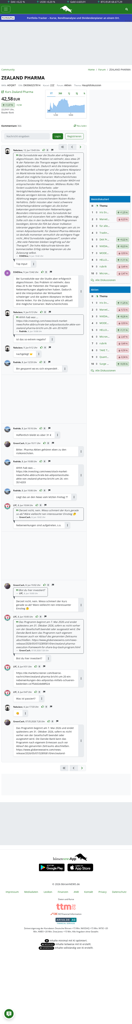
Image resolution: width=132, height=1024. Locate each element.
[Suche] (127, 9)
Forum (102, 69)
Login (58, 136)
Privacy (102, 891)
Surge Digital (107, 363)
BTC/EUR (111, 1)
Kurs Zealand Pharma (19, 92)
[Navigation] (5, 9)
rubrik (103, 266)
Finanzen (63, 891)
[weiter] (80, 147)
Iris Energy (106, 212)
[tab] (51, 93)
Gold (78, 1)
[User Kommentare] (8, 1013)
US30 (47, 1)
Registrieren (74, 136)
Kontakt (88, 891)
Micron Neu (106, 273)
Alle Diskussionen (105, 280)
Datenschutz (119, 891)
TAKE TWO (106, 350)
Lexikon (48, 891)
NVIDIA (103, 246)
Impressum (12, 891)
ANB (76, 891)
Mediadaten (31, 891)
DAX (17, 1)
